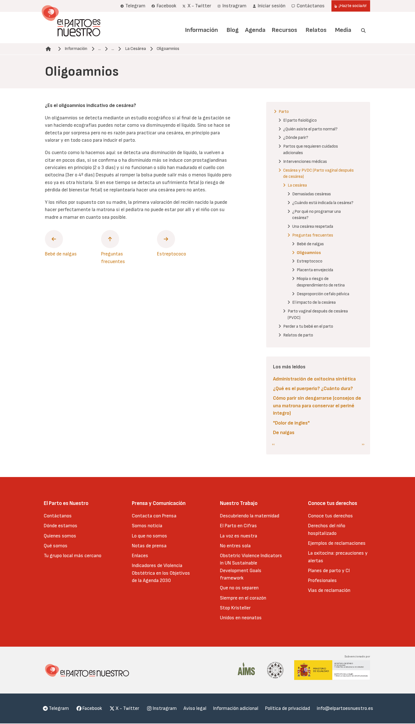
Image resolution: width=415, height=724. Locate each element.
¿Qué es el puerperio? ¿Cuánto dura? (313, 388)
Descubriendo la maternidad (249, 516)
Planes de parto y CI (329, 571)
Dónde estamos (60, 526)
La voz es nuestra (238, 536)
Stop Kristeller (235, 608)
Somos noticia (147, 526)
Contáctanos (58, 516)
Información (201, 30)
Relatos (315, 30)
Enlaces (140, 556)
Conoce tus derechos (330, 516)
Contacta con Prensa (154, 516)
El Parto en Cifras (238, 526)
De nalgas (283, 433)
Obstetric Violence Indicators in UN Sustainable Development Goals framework (251, 567)
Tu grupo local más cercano (72, 556)
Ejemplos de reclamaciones (337, 543)
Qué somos (55, 546)
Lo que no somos (149, 536)
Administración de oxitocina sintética (314, 379)
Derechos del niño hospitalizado (326, 529)
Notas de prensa (149, 546)
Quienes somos (60, 536)
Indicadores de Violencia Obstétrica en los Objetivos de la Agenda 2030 (161, 573)
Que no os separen (239, 588)
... (99, 48)
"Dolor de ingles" (291, 423)
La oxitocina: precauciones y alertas (338, 556)
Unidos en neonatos (241, 618)
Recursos (284, 30)
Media (343, 30)
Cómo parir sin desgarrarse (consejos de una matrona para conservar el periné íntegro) (317, 405)
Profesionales (322, 580)
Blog (232, 30)
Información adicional (235, 708)
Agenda (255, 30)
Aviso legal (195, 708)
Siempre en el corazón (243, 598)
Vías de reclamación (329, 590)
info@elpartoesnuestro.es (345, 708)
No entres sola (235, 546)
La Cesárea (135, 48)
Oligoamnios (168, 48)
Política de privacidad (287, 708)
